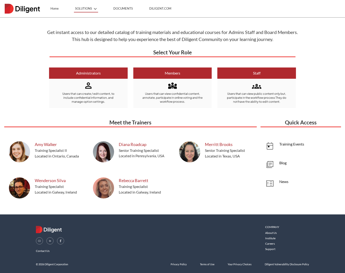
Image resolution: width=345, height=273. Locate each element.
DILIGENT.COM (160, 8)
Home (54, 8)
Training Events (291, 144)
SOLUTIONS (83, 8)
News (283, 181)
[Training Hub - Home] (22, 9)
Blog (283, 163)
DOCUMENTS (123, 8)
